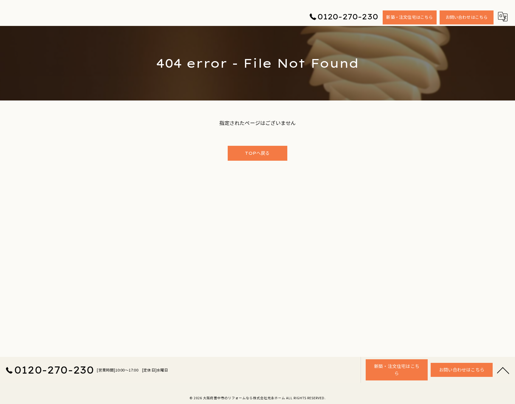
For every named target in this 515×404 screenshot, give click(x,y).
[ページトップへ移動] (503, 370)
